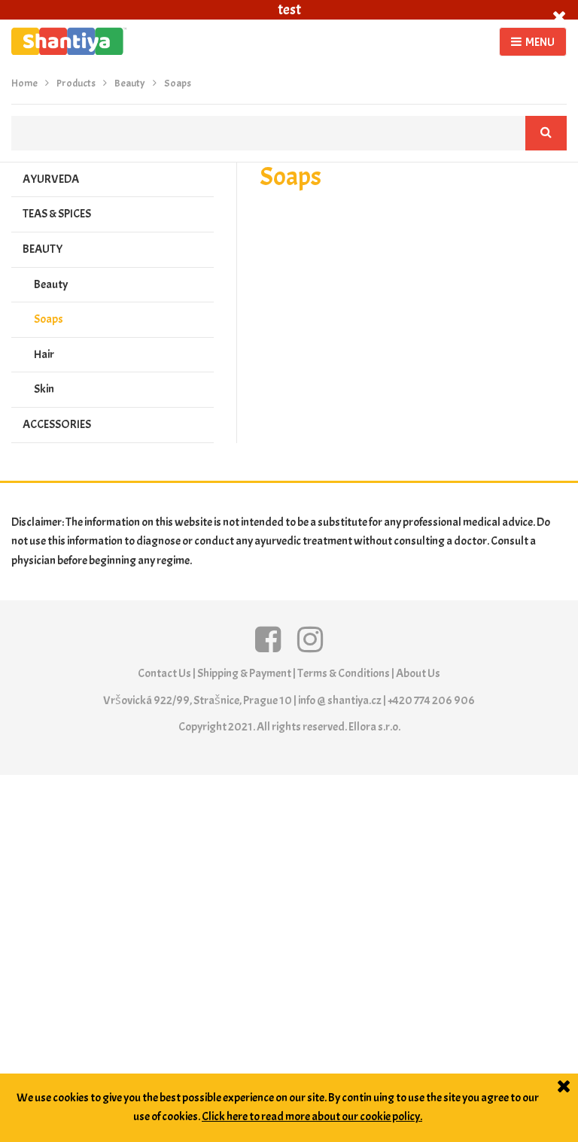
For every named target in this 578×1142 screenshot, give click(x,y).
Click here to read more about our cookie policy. (312, 1116)
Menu (540, 41)
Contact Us (164, 673)
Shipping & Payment (244, 673)
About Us (418, 673)
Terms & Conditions (343, 673)
